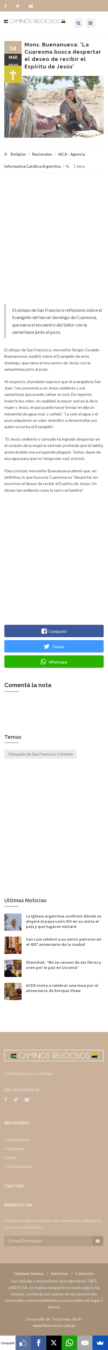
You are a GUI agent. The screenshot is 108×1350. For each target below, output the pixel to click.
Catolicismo (18, 1139)
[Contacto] (31, 6)
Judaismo (15, 1148)
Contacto (84, 1273)
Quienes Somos (29, 1273)
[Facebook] (8, 6)
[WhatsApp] (69, 1343)
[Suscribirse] (97, 1241)
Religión (18, 154)
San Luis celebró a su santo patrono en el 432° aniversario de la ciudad (63, 942)
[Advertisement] (54, 241)
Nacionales (42, 154)
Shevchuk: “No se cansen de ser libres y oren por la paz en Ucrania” (63, 965)
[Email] (85, 1343)
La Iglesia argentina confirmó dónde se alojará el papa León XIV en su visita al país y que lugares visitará (63, 921)
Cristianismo (18, 1166)
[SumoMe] (100, 1343)
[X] (54, 1343)
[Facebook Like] (23, 1343)
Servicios (59, 1273)
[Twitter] (20, 6)
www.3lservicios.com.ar (54, 1325)
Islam (11, 1157)
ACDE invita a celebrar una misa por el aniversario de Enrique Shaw (62, 988)
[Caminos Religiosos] (42, 23)
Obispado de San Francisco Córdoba (40, 754)
